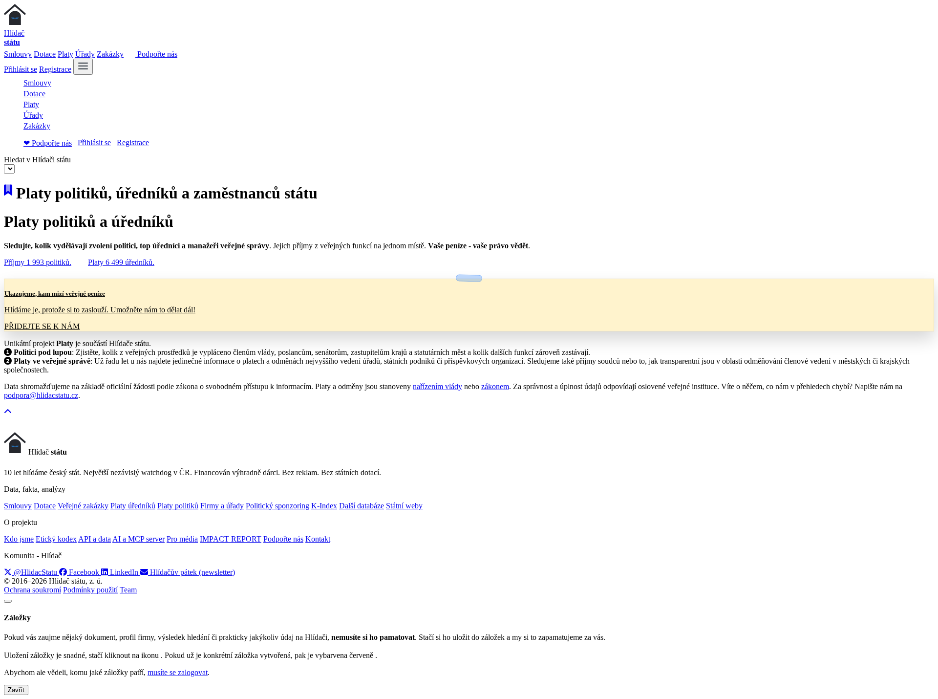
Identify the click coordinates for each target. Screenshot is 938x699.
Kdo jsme (19, 539)
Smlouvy (18, 54)
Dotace (45, 54)
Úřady (85, 54)
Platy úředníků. (121, 262)
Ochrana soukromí (32, 590)
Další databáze (361, 506)
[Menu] (83, 67)
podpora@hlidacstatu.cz (41, 395)
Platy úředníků (132, 506)
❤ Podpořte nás (47, 143)
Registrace (55, 69)
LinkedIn (124, 572)
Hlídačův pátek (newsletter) (191, 572)
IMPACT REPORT (230, 539)
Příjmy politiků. (37, 262)
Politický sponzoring (277, 506)
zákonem (495, 386)
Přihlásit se (20, 69)
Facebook (84, 572)
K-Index (324, 506)
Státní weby (404, 506)
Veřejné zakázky (83, 506)
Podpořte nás (156, 54)
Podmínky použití (90, 590)
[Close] (8, 601)
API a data (94, 539)
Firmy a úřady (222, 506)
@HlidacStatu (35, 572)
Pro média (182, 539)
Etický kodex (56, 539)
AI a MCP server (138, 539)
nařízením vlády (437, 386)
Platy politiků (177, 506)
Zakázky (110, 54)
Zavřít (16, 690)
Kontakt (317, 539)
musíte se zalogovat (178, 672)
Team (128, 590)
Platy (65, 54)
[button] (8, 412)
